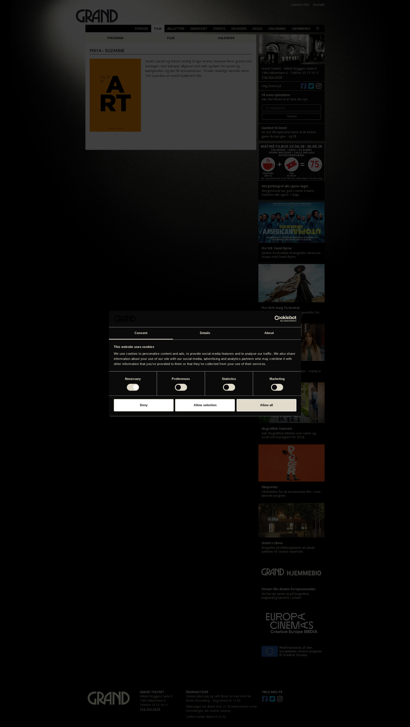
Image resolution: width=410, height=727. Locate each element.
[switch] (181, 387)
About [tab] (269, 333)
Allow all (266, 405)
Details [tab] (205, 333)
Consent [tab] (141, 333)
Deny (144, 405)
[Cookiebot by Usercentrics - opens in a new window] (277, 319)
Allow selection (205, 405)
